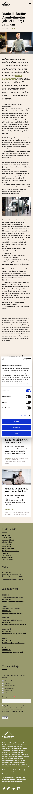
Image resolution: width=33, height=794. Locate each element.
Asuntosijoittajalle (8, 540)
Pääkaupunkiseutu (9, 681)
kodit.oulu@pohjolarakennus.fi (12, 652)
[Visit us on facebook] (3, 788)
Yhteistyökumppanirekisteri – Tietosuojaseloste (16, 774)
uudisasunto (8, 514)
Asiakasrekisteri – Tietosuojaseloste (12, 772)
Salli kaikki (16, 421)
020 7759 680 (6, 650)
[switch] (28, 396)
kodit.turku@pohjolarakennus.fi (12, 613)
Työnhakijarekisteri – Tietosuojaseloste (13, 778)
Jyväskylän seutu (9, 688)
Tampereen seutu (9, 686)
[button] (30, 3)
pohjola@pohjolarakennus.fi (11, 575)
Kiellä (16, 433)
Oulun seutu (8, 693)
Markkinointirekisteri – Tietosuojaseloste (14, 779)
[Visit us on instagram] (8, 788)
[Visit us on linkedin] (18, 788)
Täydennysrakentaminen (10, 551)
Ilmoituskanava (7, 557)
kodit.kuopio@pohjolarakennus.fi (13, 643)
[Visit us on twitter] (13, 788)
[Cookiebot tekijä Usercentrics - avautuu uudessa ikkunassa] (23, 359)
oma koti (12, 512)
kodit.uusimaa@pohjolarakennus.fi (13, 602)
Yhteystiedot (6, 555)
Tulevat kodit (6, 538)
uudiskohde (17, 514)
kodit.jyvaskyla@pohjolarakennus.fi (14, 634)
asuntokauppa (23, 458)
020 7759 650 (6, 622)
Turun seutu (7, 683)
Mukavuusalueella (8, 549)
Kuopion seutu (8, 690)
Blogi (13, 28)
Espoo (6, 512)
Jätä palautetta (7, 560)
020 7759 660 (6, 631)
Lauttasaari (14, 460)
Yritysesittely (6, 544)
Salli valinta (16, 427)
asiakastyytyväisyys (11, 458)
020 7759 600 (6, 572)
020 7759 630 (6, 599)
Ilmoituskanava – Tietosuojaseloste (12, 781)
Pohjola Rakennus (8, 3)
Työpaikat (5, 553)
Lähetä (5, 718)
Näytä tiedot (23, 415)
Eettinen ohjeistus (18, 770)
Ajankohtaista (7, 542)
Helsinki (7, 460)
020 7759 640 (6, 611)
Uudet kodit (6, 535)
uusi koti (7, 463)
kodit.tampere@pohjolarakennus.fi (14, 624)
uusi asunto (21, 461)
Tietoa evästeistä (7, 770)
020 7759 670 (6, 641)
